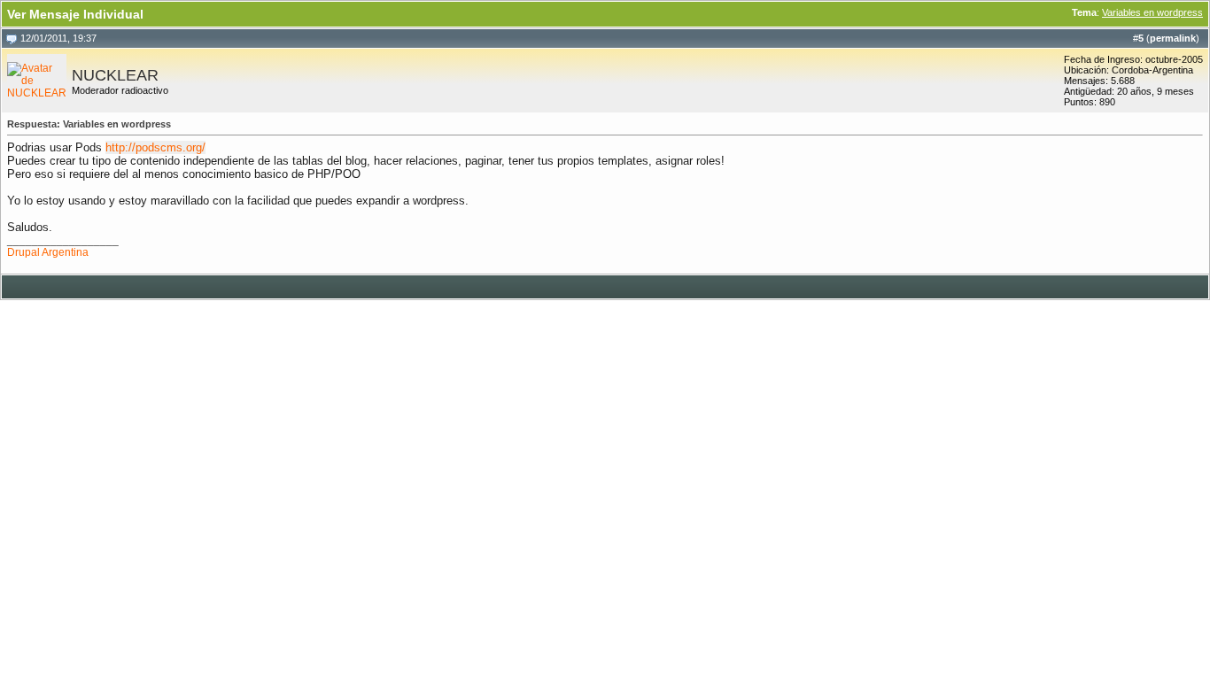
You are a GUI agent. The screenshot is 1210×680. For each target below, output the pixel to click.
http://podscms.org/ (155, 147)
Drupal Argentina (48, 252)
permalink (1173, 38)
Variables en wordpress (1152, 12)
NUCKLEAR (115, 75)
